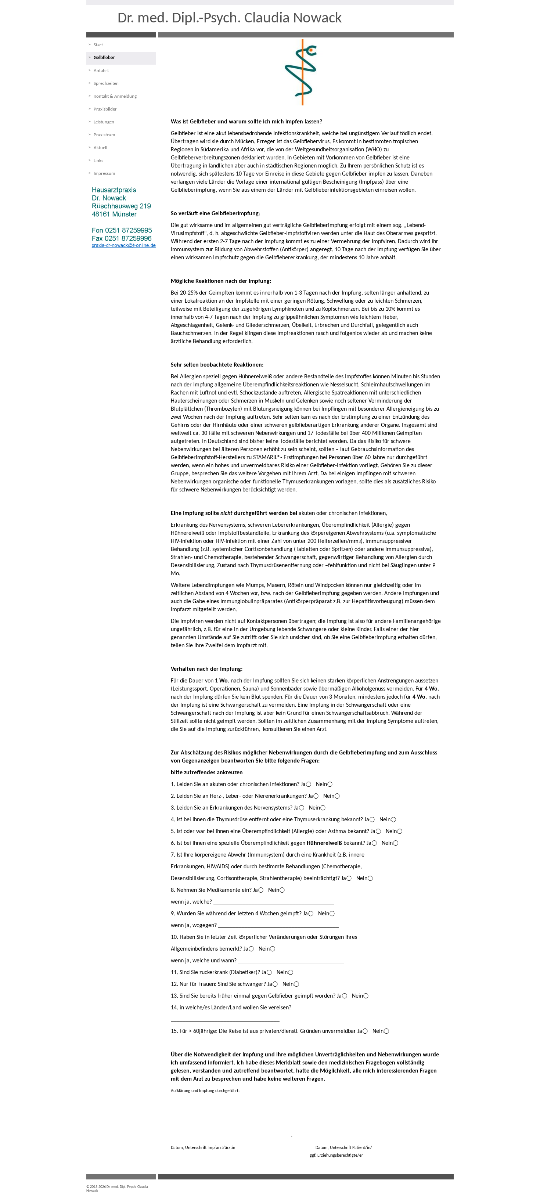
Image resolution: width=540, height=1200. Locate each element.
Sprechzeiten (106, 83)
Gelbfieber (104, 57)
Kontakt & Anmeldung (115, 96)
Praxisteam (104, 135)
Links (98, 160)
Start (98, 45)
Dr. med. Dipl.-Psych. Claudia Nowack (230, 18)
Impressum (104, 173)
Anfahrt (101, 70)
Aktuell (100, 147)
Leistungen (104, 122)
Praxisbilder (105, 109)
